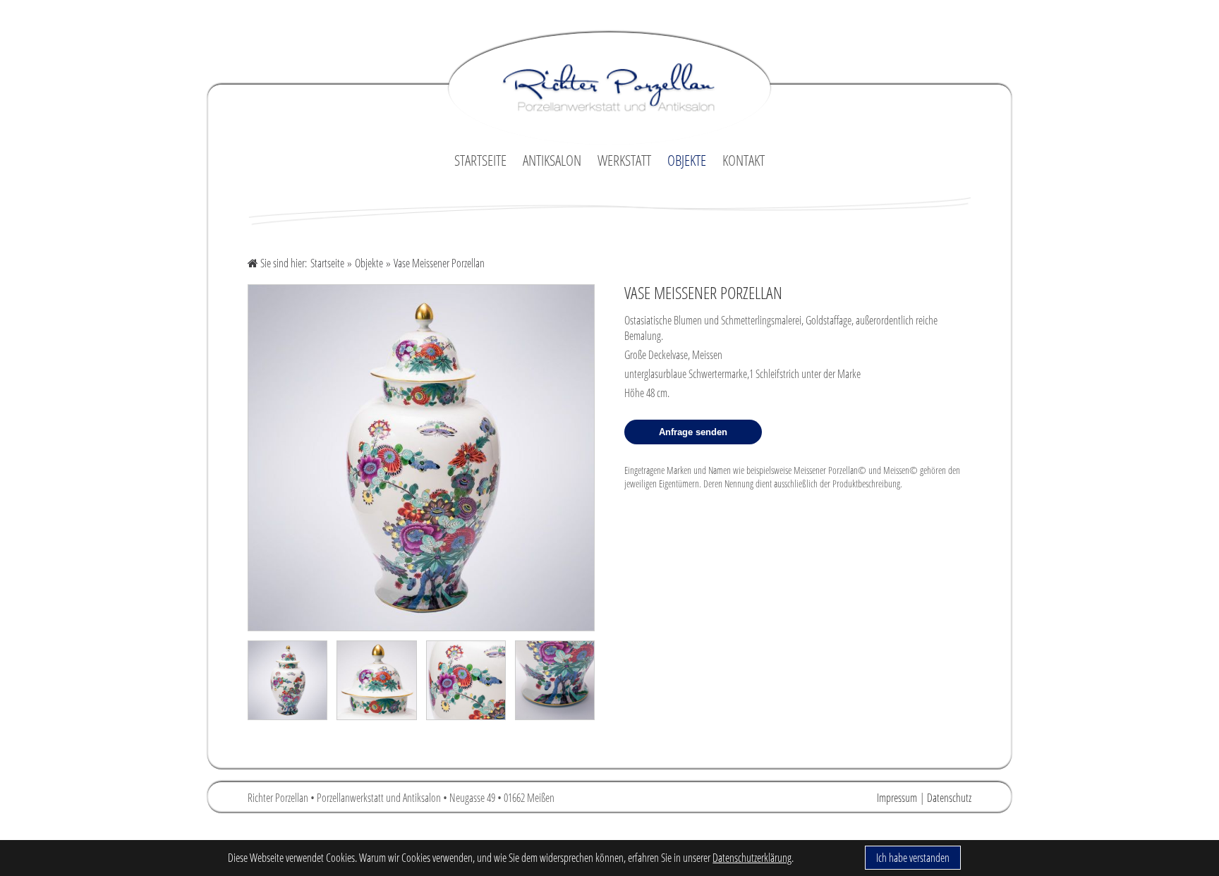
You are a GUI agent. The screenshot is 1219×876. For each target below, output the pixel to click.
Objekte (369, 263)
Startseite (327, 263)
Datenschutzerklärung (752, 857)
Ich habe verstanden (913, 857)
